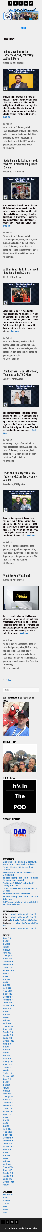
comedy (14, 134)
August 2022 (7, 1079)
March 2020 (7, 1164)
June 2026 (6, 944)
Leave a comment (12, 359)
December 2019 (8, 1173)
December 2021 (8, 1103)
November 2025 (8, 965)
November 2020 (8, 1141)
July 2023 (6, 1047)
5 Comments (10, 461)
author (21, 647)
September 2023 (8, 1041)
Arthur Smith (15, 345)
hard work (25, 450)
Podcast (9, 124)
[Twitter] (15, 3)
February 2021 (7, 1132)
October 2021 (7, 1108)
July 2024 (6, 1012)
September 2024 (8, 1006)
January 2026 (7, 959)
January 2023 (7, 1064)
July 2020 (6, 1153)
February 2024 (8, 1026)
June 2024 (6, 1015)
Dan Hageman (25, 549)
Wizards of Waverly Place (24, 253)
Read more (7, 117)
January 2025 (7, 994)
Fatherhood (7, 1201)
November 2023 (8, 1035)
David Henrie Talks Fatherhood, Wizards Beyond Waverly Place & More (20, 164)
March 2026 (7, 953)
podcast (6, 145)
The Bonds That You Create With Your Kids (16, 894)
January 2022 (7, 1100)
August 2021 (7, 1114)
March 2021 (7, 1129)
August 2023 (7, 1044)
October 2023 (7, 1038)
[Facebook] (10, 3)
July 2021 (6, 1117)
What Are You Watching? (17, 576)
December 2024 (8, 997)
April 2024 (6, 1020)
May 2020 (6, 1158)
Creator (20, 134)
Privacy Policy (32, 1228)
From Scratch (18, 658)
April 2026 (6, 950)
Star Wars (22, 145)
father (29, 138)
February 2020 (8, 1167)
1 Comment (10, 257)
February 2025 (8, 991)
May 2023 (6, 1053)
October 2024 (7, 1003)
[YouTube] (26, 3)
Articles (9, 640)
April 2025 (6, 985)
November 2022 (8, 1070)
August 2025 (7, 973)
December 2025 (8, 962)
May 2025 (6, 982)
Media (5, 1206)
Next (11, 680)
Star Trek (30, 661)
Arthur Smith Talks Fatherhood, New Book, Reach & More (21, 271)
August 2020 (7, 1150)
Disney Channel (22, 243)
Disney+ (31, 243)
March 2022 (7, 1094)
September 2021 (8, 1111)
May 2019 (6, 1185)
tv (19, 355)
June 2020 (6, 1155)
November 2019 (8, 1176)
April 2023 (6, 1056)
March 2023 (7, 1059)
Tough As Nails (17, 457)
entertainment (9, 348)
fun (14, 141)
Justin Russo (27, 246)
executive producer (19, 138)
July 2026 (6, 941)
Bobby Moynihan (25, 131)
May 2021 (6, 1123)
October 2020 (7, 1144)
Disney (34, 134)
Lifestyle (6, 1203)
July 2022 (6, 1082)
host (32, 450)
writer (29, 145)
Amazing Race (11, 443)
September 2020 (8, 1147)
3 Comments (10, 148)
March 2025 (7, 988)
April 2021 (6, 1126)
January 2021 (7, 1135)
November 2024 (8, 1000)
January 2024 (7, 1029)
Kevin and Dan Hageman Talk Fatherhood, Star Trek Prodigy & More (20, 477)
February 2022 (8, 1097)
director (12, 243)
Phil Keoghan (16, 454)
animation (14, 644)
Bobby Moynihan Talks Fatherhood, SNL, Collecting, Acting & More (18, 55)
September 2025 (8, 970)
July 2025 (6, 976)
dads (29, 134)
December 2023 (8, 1032)
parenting (31, 141)
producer (13, 145)
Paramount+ (31, 658)
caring (34, 131)
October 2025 (7, 968)
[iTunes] (31, 3)
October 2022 (7, 1073)
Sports (5, 1212)
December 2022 (8, 1067)
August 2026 (7, 938)
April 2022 (6, 1091)
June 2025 (6, 979)
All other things (8, 1195)
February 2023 (8, 1061)
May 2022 (6, 1088)
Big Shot (28, 647)
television (7, 457)
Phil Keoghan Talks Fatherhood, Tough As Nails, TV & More (20, 373)
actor (8, 127)
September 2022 (8, 1076)
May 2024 (6, 1017)
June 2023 (6, 1050)
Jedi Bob (19, 141)
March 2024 (7, 1023)
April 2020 (6, 1161)
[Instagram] (20, 3)
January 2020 (7, 1170)
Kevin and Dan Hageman (25, 553)
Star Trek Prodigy (14, 560)
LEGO (25, 141)
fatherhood (7, 141)
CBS (26, 447)
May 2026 (6, 947)
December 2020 (8, 1138)
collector (6, 134)
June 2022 (6, 1085)
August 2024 (7, 1009)
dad (25, 134)
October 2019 (7, 1179)
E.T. (19, 651)
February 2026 (8, 956)
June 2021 (6, 1120)
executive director (22, 348)
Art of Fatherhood (17, 127)
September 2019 (8, 1182)
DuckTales (7, 138)
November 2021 (8, 1106)
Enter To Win (26, 651)
